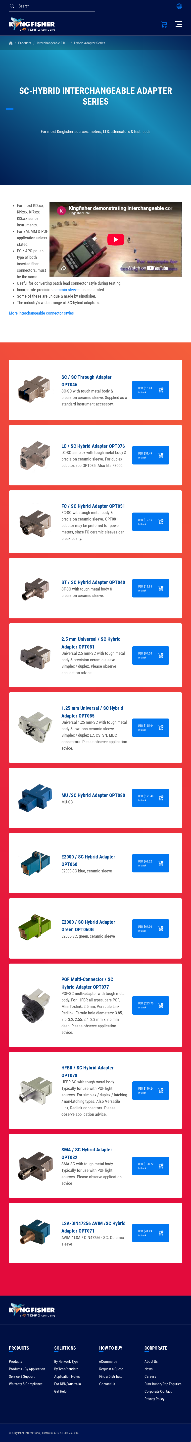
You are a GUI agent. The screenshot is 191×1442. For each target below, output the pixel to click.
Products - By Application (27, 1369)
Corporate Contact (158, 1391)
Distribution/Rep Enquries (163, 1384)
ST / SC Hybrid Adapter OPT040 (93, 582)
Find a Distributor (111, 1376)
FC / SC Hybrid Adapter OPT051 (93, 506)
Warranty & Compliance (26, 1384)
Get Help (60, 1391)
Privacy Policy (154, 1399)
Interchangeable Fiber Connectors (61, 43)
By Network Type (66, 1361)
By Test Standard (66, 1369)
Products (24, 43)
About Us (151, 1361)
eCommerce (108, 1361)
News (148, 1369)
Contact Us (107, 1384)
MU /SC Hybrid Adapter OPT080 (93, 795)
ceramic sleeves (67, 289)
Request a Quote (111, 1369)
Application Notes (67, 1376)
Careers (150, 1376)
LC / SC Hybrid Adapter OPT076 (93, 446)
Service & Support (22, 1376)
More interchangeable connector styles (41, 313)
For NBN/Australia (67, 1384)
